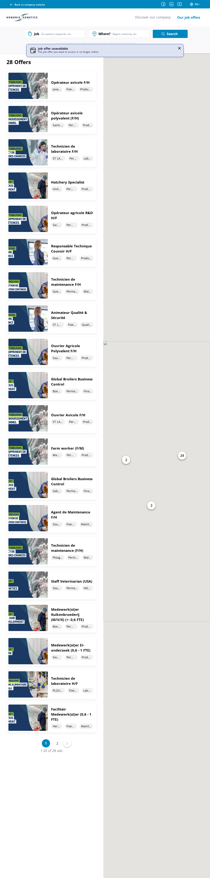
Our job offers (188, 17)
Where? (104, 34)
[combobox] (62, 34)
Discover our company (153, 17)
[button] (179, 48)
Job (36, 34)
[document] (52, 86)
